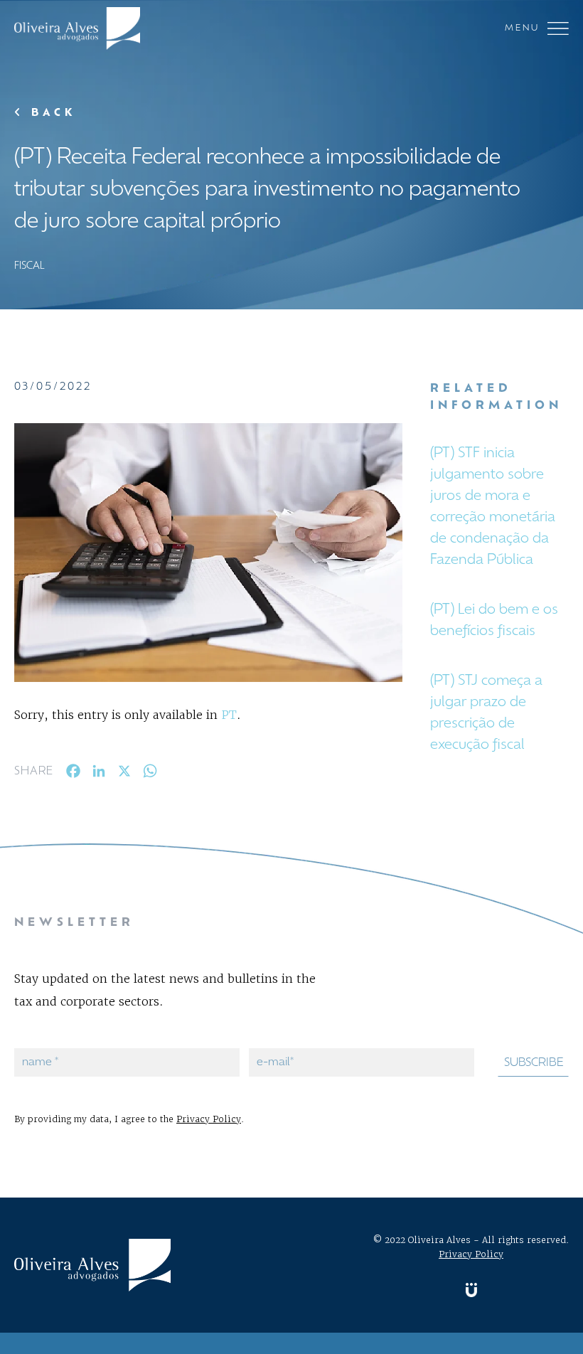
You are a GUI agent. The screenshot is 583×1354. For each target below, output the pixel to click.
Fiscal (29, 266)
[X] (124, 774)
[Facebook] (73, 774)
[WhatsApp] (150, 774)
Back (50, 113)
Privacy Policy (208, 1119)
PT (229, 715)
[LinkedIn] (99, 774)
